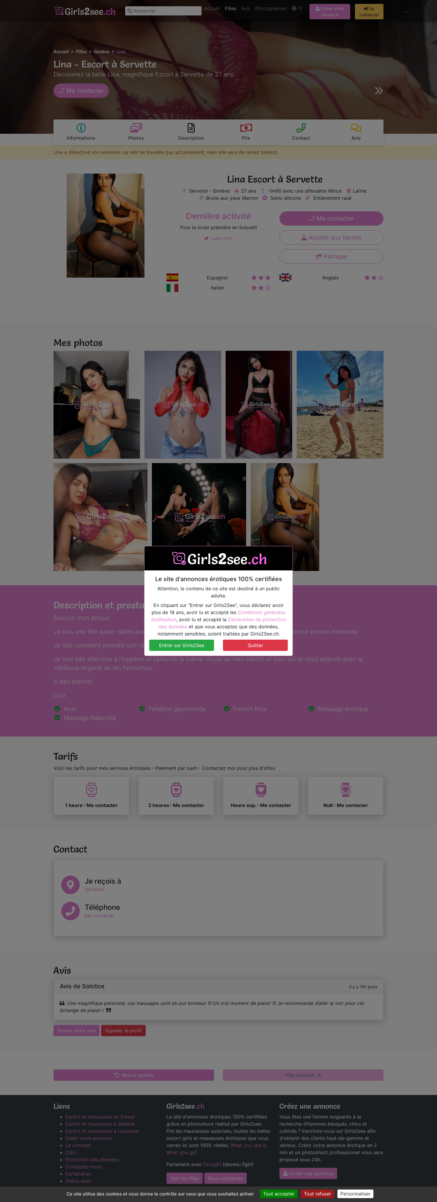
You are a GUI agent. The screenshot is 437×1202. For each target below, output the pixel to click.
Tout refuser (317, 1194)
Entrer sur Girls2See (181, 645)
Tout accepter (279, 1194)
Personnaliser (355, 1194)
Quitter (255, 645)
